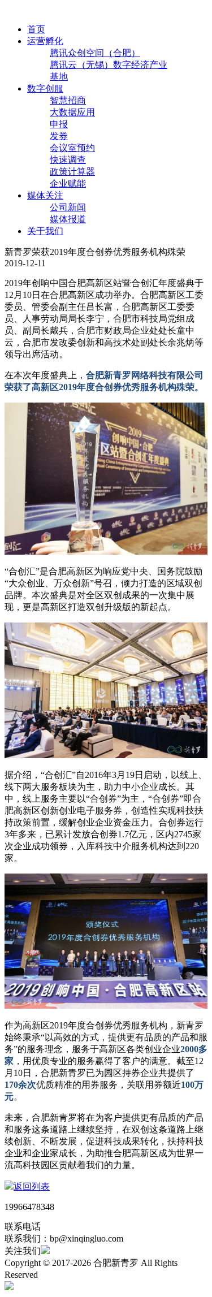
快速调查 (68, 160)
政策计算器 (72, 171)
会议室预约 (72, 148)
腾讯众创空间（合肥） (95, 53)
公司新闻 (68, 207)
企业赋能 (68, 183)
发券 (59, 136)
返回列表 (32, 1186)
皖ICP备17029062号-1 (82, 1274)
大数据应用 (72, 112)
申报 (59, 124)
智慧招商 (68, 100)
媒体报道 (68, 219)
